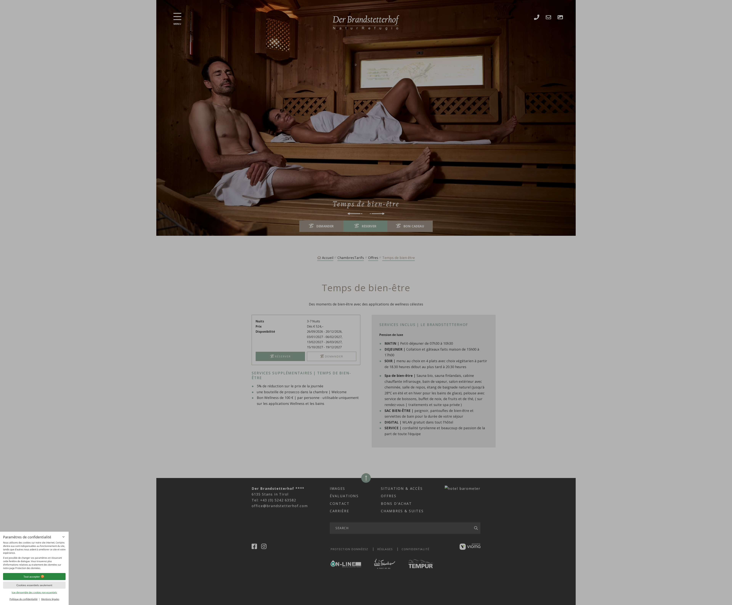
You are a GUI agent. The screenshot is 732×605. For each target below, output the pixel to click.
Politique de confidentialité (24, 599)
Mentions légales (50, 599)
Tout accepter (31, 576)
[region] (34, 555)
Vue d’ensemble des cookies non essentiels (34, 592)
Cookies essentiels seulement (34, 585)
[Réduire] (63, 537)
